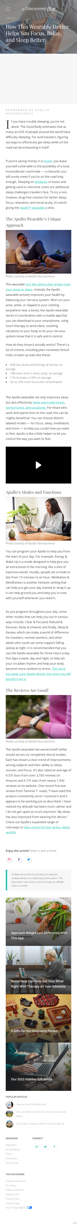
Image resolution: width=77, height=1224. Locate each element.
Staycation (11, 1145)
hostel (48, 161)
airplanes (41, 182)
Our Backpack (13, 1149)
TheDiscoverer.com (16, 1180)
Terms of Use (12, 1203)
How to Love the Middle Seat (31, 1104)
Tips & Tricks (12, 1162)
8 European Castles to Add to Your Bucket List (40, 1123)
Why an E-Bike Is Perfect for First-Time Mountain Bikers (41, 1114)
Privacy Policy (13, 1198)
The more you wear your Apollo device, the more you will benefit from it (38, 674)
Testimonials (12, 1194)
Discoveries (12, 1158)
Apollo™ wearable (32, 208)
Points (9, 1153)
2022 (11, 18)
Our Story (11, 1185)
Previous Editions (15, 1189)
